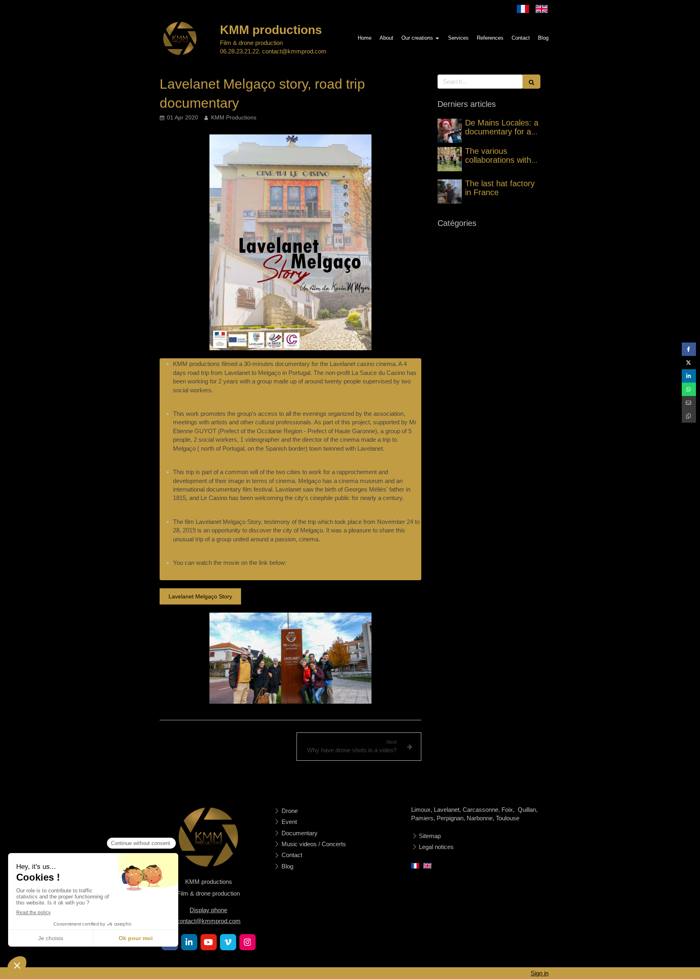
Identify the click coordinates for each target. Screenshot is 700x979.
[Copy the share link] (689, 416)
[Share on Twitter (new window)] (689, 362)
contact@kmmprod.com (208, 920)
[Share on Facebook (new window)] (689, 349)
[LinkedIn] (189, 942)
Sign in (539, 973)
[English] (542, 9)
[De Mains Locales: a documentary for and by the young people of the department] (450, 131)
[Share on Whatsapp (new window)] (689, 389)
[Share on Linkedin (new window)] (689, 376)
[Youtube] (209, 942)
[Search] (531, 81)
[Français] (523, 9)
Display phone (208, 910)
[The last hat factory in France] (450, 191)
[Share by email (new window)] (689, 402)
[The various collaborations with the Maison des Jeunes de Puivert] (450, 159)
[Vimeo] (228, 942)
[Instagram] (247, 942)
